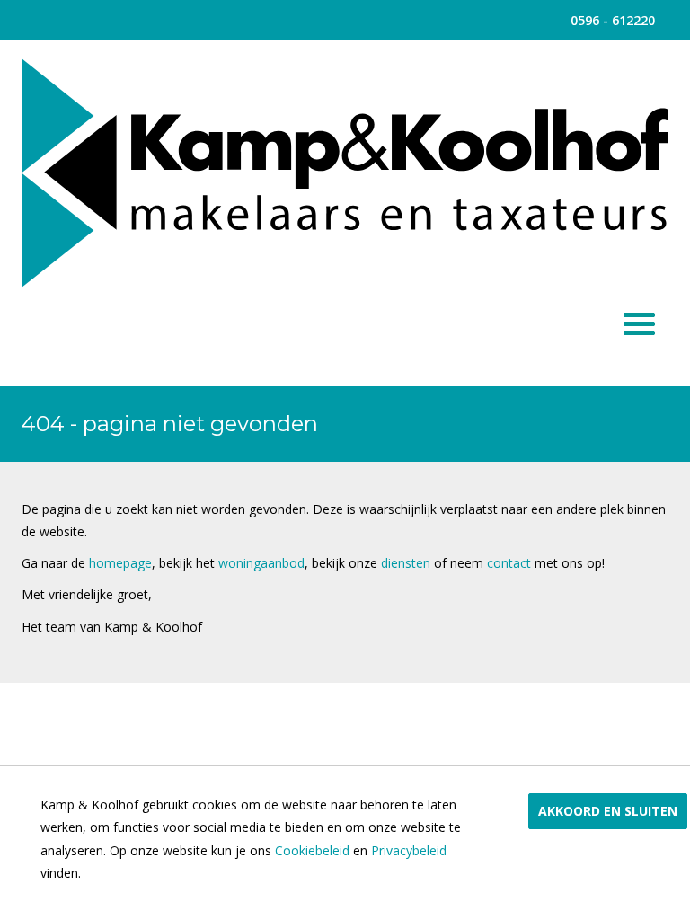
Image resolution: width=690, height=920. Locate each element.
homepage (120, 562)
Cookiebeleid (312, 850)
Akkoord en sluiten (607, 810)
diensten (407, 562)
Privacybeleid (409, 850)
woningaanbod (261, 562)
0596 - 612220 (613, 20)
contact (511, 562)
